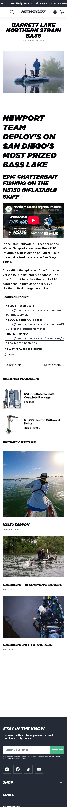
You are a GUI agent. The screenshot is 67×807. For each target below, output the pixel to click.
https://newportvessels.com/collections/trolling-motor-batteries (34, 341)
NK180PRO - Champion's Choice (32, 585)
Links (8, 795)
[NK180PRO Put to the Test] (33, 617)
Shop (8, 782)
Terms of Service (14, 758)
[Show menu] (4, 12)
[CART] (62, 12)
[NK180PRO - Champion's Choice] (33, 556)
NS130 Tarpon (16, 525)
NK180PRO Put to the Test (28, 645)
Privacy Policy (55, 756)
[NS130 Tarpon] (33, 484)
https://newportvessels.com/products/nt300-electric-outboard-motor (34, 326)
